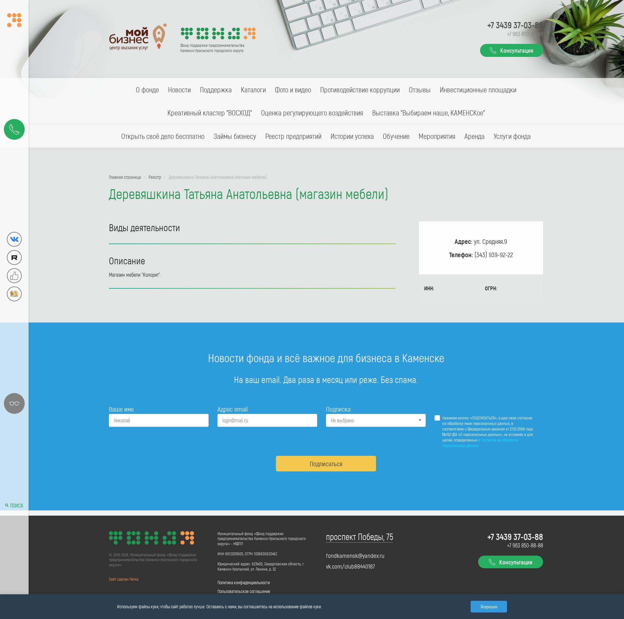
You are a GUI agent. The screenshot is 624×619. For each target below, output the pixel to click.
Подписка (338, 409)
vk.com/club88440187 (350, 566)
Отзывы (420, 89)
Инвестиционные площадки (478, 89)
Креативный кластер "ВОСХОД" (209, 112)
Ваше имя (121, 409)
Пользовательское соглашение (243, 591)
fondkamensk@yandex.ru (355, 555)
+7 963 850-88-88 (525, 33)
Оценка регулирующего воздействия (312, 112)
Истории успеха (352, 135)
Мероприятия (437, 135)
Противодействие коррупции (360, 89)
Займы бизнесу (235, 135)
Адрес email (232, 409)
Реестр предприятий (293, 135)
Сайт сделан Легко (123, 579)
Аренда (474, 135)
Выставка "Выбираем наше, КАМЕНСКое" (428, 112)
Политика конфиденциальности (243, 582)
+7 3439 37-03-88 (515, 24)
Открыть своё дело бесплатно (162, 135)
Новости (179, 89)
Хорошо (488, 606)
